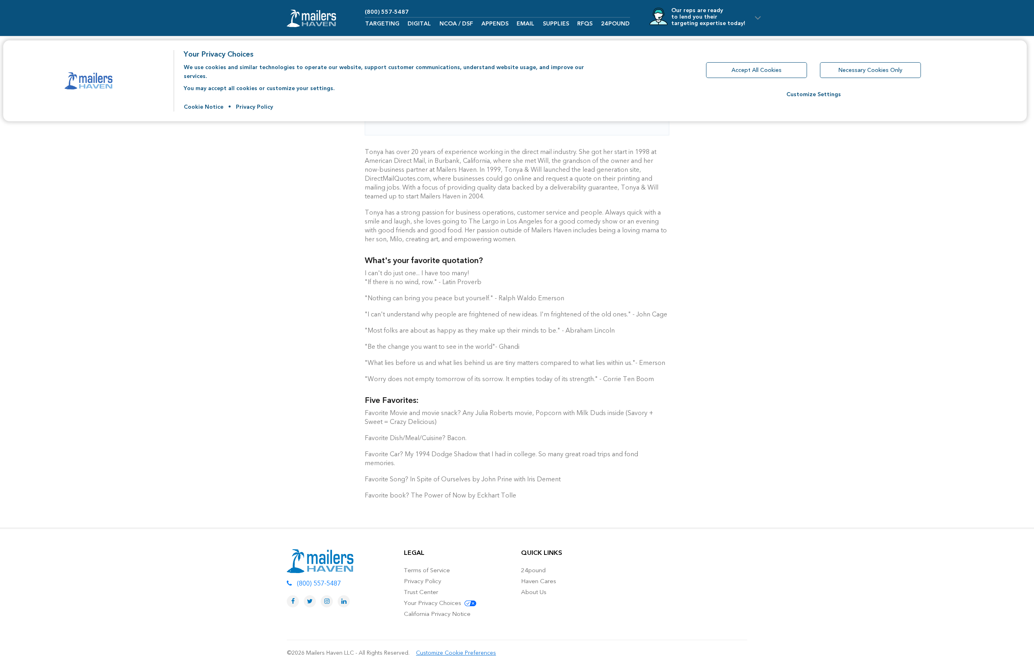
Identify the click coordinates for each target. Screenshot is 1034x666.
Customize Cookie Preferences (456, 653)
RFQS (585, 23)
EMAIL (525, 23)
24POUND (615, 23)
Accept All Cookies (756, 70)
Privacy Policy (254, 107)
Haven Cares (538, 581)
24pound (533, 570)
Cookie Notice (203, 107)
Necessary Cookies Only (870, 70)
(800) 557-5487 (387, 12)
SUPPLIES (556, 23)
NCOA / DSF (456, 23)
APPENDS (495, 23)
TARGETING (382, 23)
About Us (533, 592)
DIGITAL (419, 23)
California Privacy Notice (437, 614)
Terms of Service (427, 570)
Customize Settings (813, 94)
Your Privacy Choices (433, 603)
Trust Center (421, 592)
